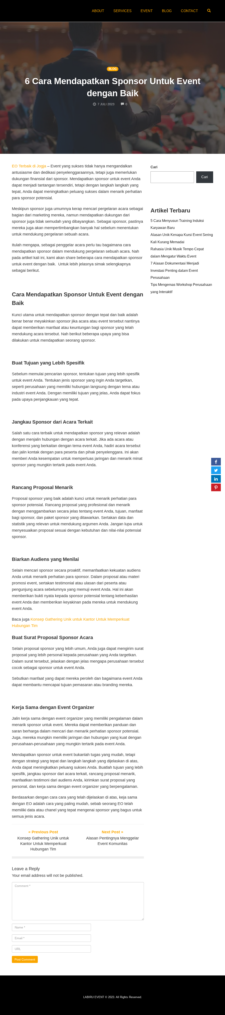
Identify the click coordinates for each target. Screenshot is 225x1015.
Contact (189, 11)
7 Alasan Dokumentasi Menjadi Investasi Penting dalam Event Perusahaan (175, 270)
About (98, 11)
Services (122, 11)
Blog (167, 11)
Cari (154, 167)
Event (147, 11)
